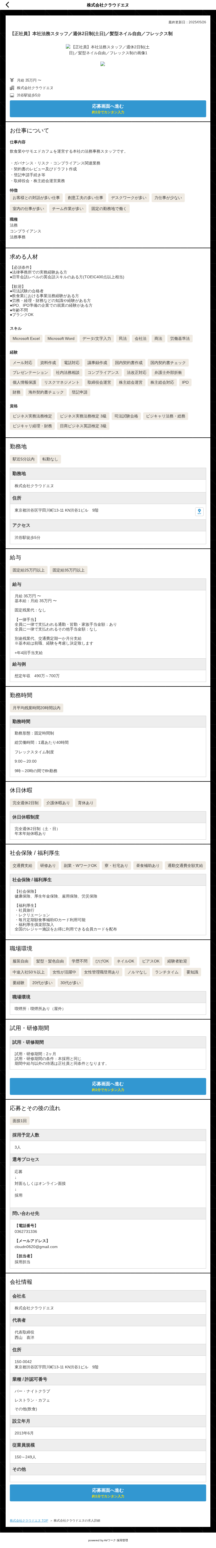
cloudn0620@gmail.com (36, 1246)
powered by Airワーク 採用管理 (108, 1540)
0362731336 (26, 1231)
